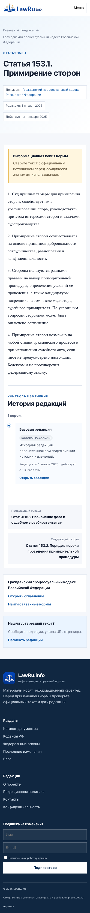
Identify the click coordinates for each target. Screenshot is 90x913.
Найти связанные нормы (29, 604)
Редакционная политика (23, 791)
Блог (7, 759)
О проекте (12, 784)
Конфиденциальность (21, 807)
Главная (9, 30)
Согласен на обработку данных (27, 858)
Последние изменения (22, 751)
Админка (8, 906)
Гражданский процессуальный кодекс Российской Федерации (41, 39)
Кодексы (27, 30)
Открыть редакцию (34, 478)
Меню (79, 8)
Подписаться (45, 867)
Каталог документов (20, 728)
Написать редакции (25, 640)
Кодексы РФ (13, 736)
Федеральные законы (21, 744)
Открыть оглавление (26, 596)
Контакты (11, 799)
